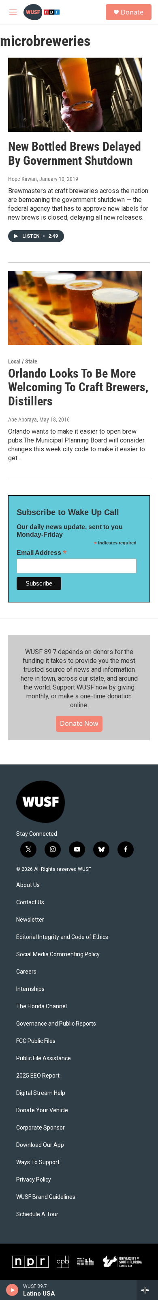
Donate (132, 12)
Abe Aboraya (22, 419)
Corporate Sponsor (40, 1128)
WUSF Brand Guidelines (45, 1197)
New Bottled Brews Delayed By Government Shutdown (74, 153)
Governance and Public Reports (56, 1024)
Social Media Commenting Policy (58, 954)
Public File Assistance (43, 1058)
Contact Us (30, 902)
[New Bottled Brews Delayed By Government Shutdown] (75, 95)
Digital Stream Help (40, 1093)
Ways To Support (38, 1162)
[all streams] (147, 1290)
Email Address (42, 552)
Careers (26, 972)
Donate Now (79, 723)
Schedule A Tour (37, 1214)
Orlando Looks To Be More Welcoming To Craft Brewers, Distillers (78, 387)
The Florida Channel (41, 1006)
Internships (30, 989)
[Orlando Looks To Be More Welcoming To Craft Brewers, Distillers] (75, 308)
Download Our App (40, 1145)
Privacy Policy (33, 1180)
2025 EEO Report (38, 1076)
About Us (28, 885)
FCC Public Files (36, 1041)
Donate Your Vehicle (42, 1110)
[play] (12, 1290)
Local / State (22, 361)
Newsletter (30, 920)
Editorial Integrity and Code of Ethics (62, 937)
